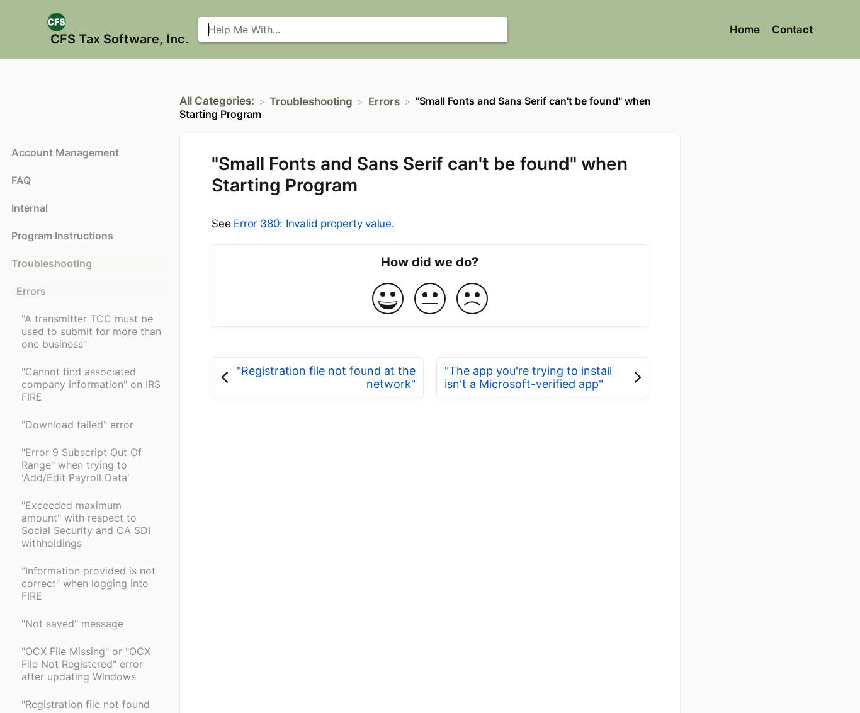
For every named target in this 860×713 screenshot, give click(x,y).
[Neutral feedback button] (430, 299)
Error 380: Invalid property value (313, 223)
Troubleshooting (51, 263)
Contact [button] (792, 29)
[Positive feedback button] (387, 299)
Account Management (65, 152)
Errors (31, 291)
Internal (29, 208)
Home (746, 29)
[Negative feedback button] (472, 299)
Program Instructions (62, 235)
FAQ (21, 180)
